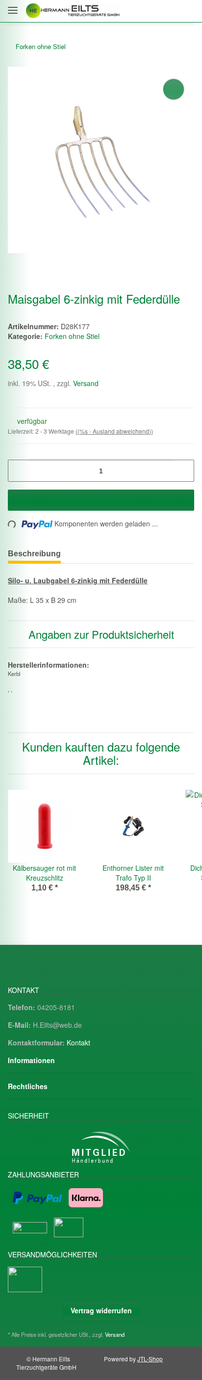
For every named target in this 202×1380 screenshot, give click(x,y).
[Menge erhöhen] (183, 470)
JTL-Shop (150, 1358)
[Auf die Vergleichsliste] (173, 89)
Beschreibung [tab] (34, 553)
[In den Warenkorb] (101, 500)
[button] (144, 11)
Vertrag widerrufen (101, 1310)
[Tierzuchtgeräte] (73, 11)
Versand (86, 383)
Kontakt (78, 1042)
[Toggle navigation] (13, 6)
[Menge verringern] (18, 470)
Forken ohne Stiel (72, 336)
